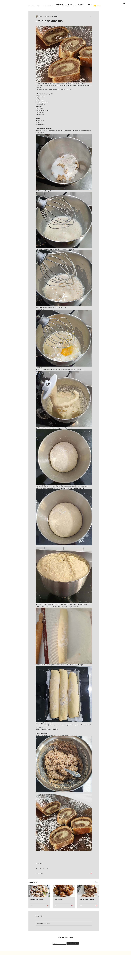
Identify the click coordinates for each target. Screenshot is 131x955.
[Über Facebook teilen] (36, 868)
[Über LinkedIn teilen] (44, 868)
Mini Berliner (59, 899)
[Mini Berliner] (64, 891)
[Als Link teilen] (47, 868)
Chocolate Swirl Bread (86, 899)
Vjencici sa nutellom (36, 899)
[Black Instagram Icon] (124, 3)
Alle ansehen (96, 881)
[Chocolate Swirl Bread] (88, 891)
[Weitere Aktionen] (91, 16)
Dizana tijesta (39, 863)
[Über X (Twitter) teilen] (40, 868)
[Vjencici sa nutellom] (39, 891)
